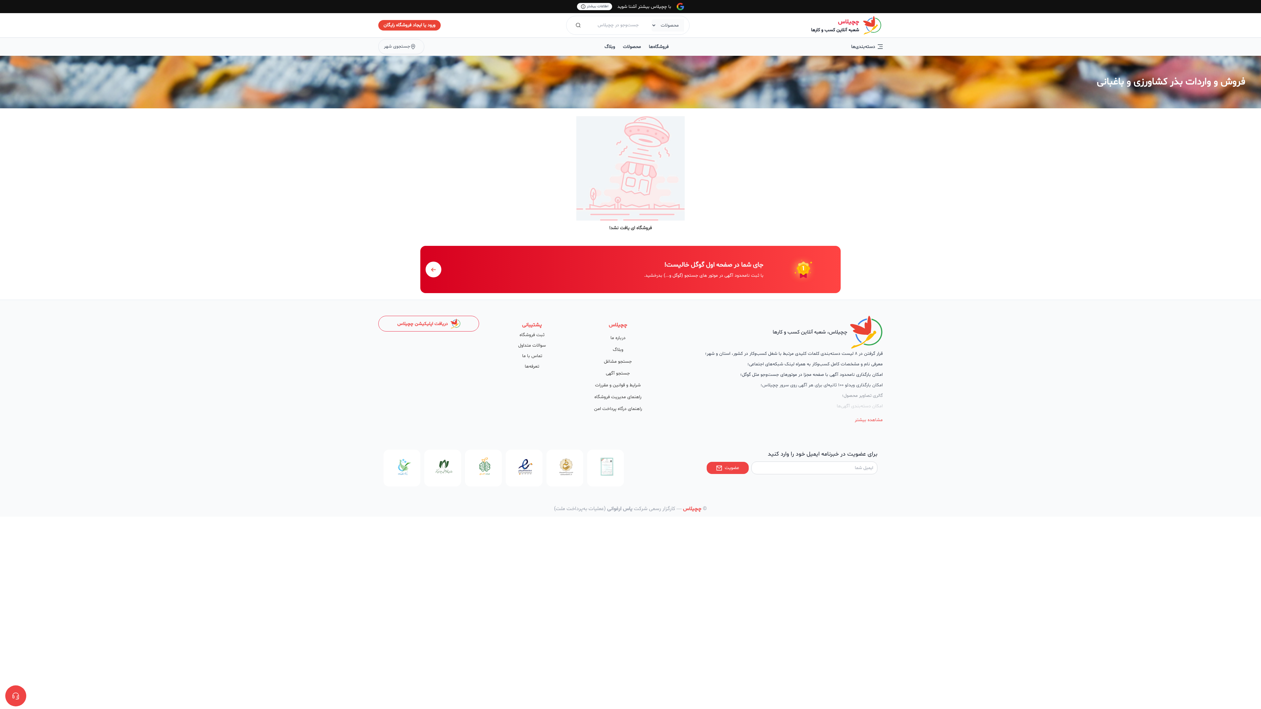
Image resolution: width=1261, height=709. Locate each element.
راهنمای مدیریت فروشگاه (617, 397)
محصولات (632, 47)
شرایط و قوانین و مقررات (618, 385)
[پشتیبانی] (15, 695)
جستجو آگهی (618, 373)
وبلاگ (610, 47)
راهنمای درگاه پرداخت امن (618, 409)
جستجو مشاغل (618, 361)
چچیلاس (848, 22)
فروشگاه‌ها (659, 47)
